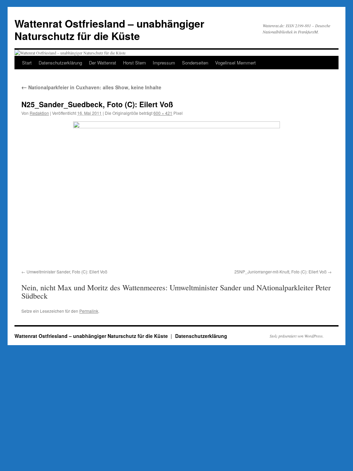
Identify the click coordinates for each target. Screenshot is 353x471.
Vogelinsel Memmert (235, 62)
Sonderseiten (195, 62)
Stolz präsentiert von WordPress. (297, 336)
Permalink (88, 311)
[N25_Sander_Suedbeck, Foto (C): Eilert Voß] (176, 194)
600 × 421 (162, 113)
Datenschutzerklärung (60, 62)
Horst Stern (134, 62)
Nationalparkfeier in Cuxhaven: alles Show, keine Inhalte (91, 87)
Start (27, 62)
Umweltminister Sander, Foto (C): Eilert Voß (67, 271)
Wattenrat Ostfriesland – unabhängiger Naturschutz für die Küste (109, 29)
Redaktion (39, 113)
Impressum (164, 62)
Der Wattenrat (102, 62)
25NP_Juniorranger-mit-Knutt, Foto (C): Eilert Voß (280, 271)
